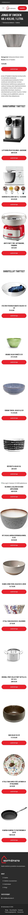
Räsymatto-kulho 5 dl (14, 466)
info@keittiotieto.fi (6, 2)
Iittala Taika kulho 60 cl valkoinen (14, 621)
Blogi (5, 887)
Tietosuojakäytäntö (10, 912)
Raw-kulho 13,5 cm (14, 735)
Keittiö (6, 878)
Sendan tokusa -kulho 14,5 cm (14, 410)
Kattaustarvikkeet (8, 23)
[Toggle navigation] (3, 7)
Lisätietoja (14, 69)
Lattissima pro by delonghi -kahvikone (14, 150)
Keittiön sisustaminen (10, 881)
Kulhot (18, 23)
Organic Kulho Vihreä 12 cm (14, 354)
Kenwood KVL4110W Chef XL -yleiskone (14, 197)
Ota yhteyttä (13, 910)
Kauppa (22, 8)
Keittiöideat (7, 884)
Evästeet (20, 910)
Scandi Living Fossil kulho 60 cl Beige (14, 584)
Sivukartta (20, 912)
